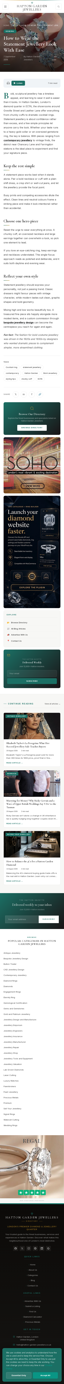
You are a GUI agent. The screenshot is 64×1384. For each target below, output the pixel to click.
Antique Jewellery (12, 953)
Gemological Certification (15, 1003)
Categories (32, 1275)
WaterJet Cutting (11, 1120)
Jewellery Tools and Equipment (18, 1058)
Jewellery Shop (11, 1053)
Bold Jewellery (50, 373)
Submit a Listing (32, 1306)
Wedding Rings (10, 1125)
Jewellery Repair (11, 1047)
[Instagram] (28, 1248)
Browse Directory (32, 428)
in (24, 394)
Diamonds (8, 986)
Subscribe (32, 681)
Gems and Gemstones (14, 1008)
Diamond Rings (10, 981)
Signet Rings (9, 1114)
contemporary (12, 373)
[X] (22, 1248)
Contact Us (14, 641)
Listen (20, 83)
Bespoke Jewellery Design (16, 958)
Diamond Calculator (32, 1317)
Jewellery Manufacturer (15, 1042)
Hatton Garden (31, 373)
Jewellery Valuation (13, 1064)
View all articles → (52, 704)
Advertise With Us (17, 634)
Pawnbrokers (10, 1086)
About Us (32, 1270)
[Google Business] (48, 1248)
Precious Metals (11, 1097)
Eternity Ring (9, 997)
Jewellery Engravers (13, 1031)
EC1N (40, 379)
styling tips (11, 379)
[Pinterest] (35, 1248)
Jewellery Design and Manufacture (20, 1019)
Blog (15, 25)
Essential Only (19, 1375)
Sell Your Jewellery (12, 1108)
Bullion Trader (10, 964)
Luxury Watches (11, 1081)
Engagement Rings (12, 992)
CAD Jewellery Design (14, 969)
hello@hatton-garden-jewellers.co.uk (34, 1345)
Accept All (45, 1375)
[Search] (59, 7)
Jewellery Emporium (13, 1025)
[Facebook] (15, 1248)
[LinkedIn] (41, 1248)
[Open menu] (5, 7)
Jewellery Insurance (13, 1036)
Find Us (32, 1311)
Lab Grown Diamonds (14, 1070)
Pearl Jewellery (11, 1092)
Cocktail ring (11, 367)
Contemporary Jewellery (15, 975)
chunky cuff (26, 379)
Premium (8, 1103)
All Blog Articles (16, 628)
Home (7, 25)
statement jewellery (32, 367)
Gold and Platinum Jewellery (17, 1014)
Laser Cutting (10, 1075)
